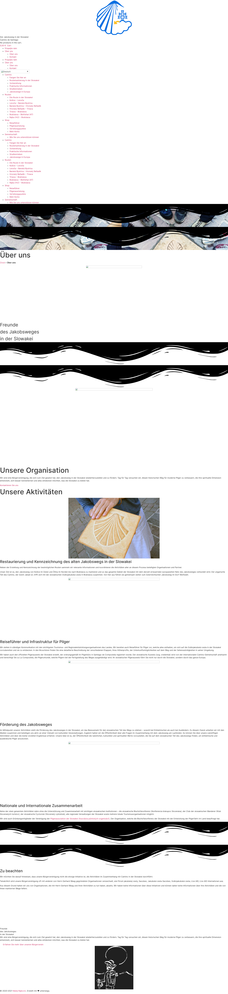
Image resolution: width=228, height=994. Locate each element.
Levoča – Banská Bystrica (21, 103)
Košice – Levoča (17, 100)
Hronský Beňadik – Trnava (21, 109)
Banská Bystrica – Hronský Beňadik (25, 106)
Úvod (2, 262)
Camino (8, 74)
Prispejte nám (11, 48)
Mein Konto (15, 131)
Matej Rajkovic (19, 991)
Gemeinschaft (11, 134)
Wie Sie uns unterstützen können (24, 137)
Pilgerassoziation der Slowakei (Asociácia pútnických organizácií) (80, 818)
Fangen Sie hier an (18, 77)
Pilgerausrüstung (17, 126)
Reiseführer (15, 123)
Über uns (9, 51)
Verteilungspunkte (18, 128)
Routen (8, 94)
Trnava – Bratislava (18, 111)
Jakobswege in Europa (20, 91)
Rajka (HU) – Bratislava (20, 117)
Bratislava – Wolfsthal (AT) (21, 114)
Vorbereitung (15, 83)
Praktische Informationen (21, 86)
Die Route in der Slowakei (21, 97)
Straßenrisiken (16, 89)
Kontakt (13, 57)
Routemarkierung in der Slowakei (24, 80)
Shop (7, 120)
